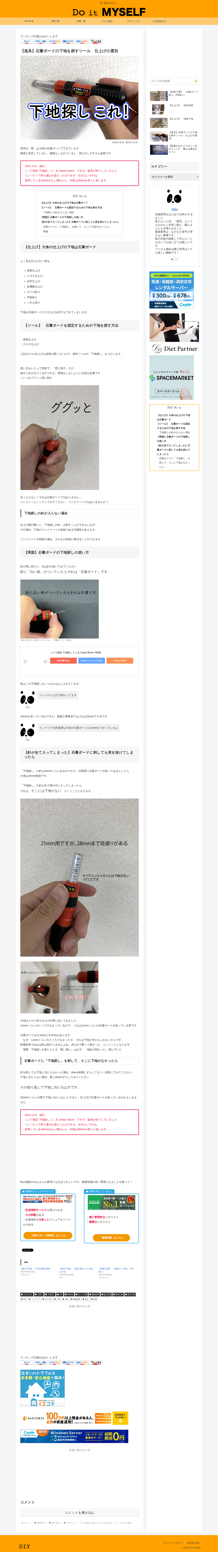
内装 (66, 1299)
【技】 (40, 1294)
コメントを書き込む (80, 1512)
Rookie (70, 1294)
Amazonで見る (120, 661)
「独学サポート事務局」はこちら (48, 1235)
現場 (95, 1299)
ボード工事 (82, 1294)
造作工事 (131, 1294)
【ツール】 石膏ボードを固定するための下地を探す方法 (71, 207)
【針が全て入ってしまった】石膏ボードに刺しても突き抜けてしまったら (79, 221)
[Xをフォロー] (176, 259)
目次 (75, 196)
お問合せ (193, 1543)
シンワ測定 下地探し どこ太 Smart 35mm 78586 (75, 652)
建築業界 (95, 1294)
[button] (195, 81)
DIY (60, 1294)
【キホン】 (28, 1294)
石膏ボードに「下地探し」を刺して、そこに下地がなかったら (76, 226)
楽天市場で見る (63, 661)
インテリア (35, 1299)
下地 (58, 1299)
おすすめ (48, 1299)
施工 (87, 1299)
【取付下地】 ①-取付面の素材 (35, 1268)
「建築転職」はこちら (111, 1237)
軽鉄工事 (119, 1294)
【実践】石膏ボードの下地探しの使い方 (61, 217)
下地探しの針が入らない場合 (58, 212)
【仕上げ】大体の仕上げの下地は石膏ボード (64, 202)
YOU (174, 209)
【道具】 (51, 1294)
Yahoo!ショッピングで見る (92, 661)
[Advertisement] (79, 1329)
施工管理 (107, 1294)
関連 (45, 231)
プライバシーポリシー (173, 1543)
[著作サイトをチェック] (172, 259)
